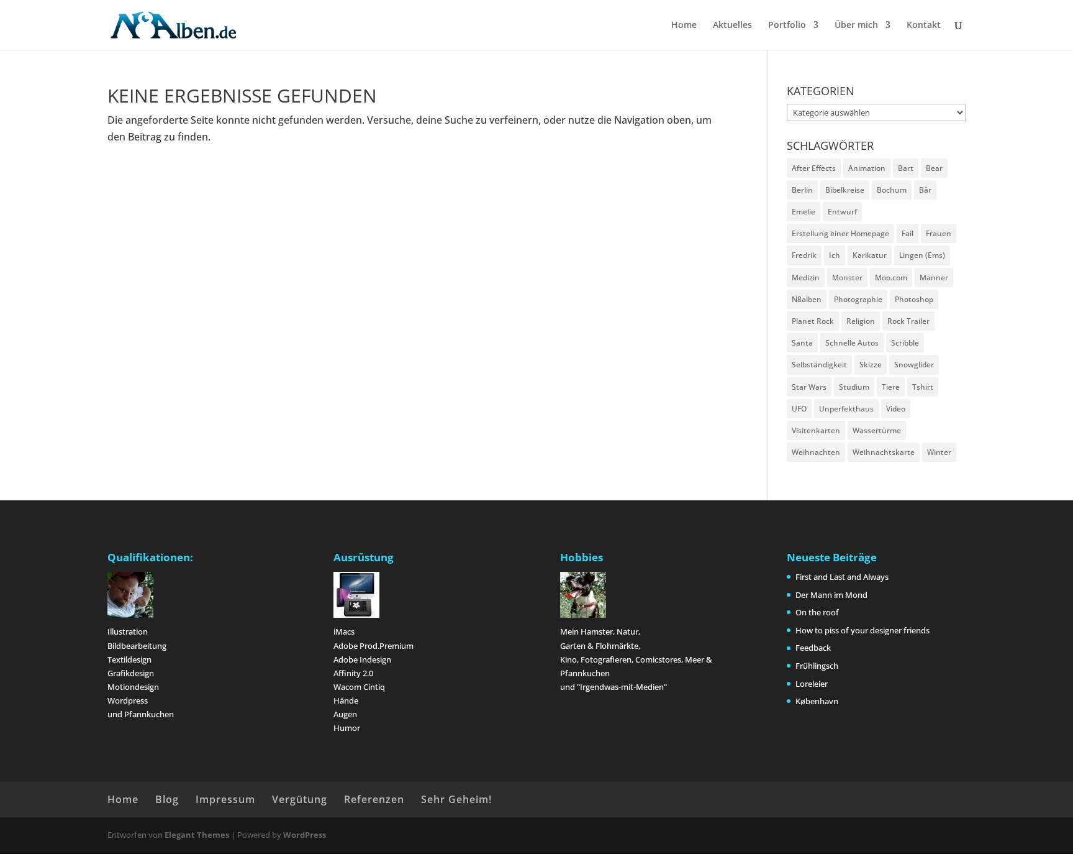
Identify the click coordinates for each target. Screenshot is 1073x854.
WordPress (304, 834)
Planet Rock (813, 321)
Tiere (891, 387)
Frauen (938, 233)
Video (895, 408)
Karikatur (870, 255)
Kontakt (924, 25)
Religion (860, 321)
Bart (905, 168)
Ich (834, 255)
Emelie (803, 211)
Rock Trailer (908, 321)
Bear (934, 168)
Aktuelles (732, 25)
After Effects (814, 168)
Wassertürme (877, 430)
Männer (934, 277)
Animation (866, 168)
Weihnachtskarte (884, 452)
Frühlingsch (816, 665)
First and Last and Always (842, 576)
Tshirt (922, 387)
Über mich (856, 25)
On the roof (817, 612)
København (816, 701)
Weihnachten (816, 452)
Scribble (905, 342)
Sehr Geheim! (456, 799)
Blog (167, 799)
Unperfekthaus (846, 408)
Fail (907, 233)
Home (684, 25)
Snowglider (914, 364)
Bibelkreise (844, 190)
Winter (939, 452)
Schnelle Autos (852, 342)
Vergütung (299, 799)
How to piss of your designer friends (862, 630)
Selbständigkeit (819, 364)
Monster (847, 277)
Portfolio (787, 25)
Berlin (802, 190)
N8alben (807, 299)
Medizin (806, 277)
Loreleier (811, 683)
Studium (854, 387)
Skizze (870, 364)
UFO (799, 408)
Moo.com (891, 277)
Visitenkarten (816, 430)
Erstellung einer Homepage (840, 233)
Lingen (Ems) (922, 255)
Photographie (858, 299)
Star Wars (809, 387)
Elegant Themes (197, 834)
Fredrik (804, 255)
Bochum (892, 190)
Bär (925, 190)
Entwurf (842, 211)
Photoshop (914, 299)
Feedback (813, 647)
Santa (802, 342)
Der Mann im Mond (831, 594)
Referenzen (374, 799)
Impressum (225, 799)
